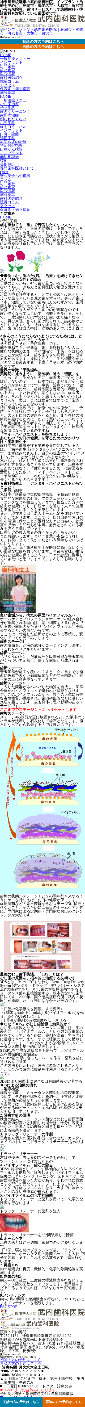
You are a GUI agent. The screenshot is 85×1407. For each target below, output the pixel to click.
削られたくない (13, 119)
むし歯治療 (9, 104)
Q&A (4, 172)
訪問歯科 (7, 66)
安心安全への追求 (15, 176)
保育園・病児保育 (15, 89)
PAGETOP (8, 1307)
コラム (5, 179)
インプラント (11, 62)
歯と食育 (7, 70)
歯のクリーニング (15, 111)
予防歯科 (7, 108)
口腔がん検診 (11, 149)
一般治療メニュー (15, 59)
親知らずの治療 (13, 142)
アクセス (7, 85)
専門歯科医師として (17, 168)
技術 (4, 161)
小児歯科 (7, 123)
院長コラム (9, 81)
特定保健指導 (11, 145)
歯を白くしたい (13, 127)
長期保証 (7, 164)
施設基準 (7, 93)
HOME (5, 55)
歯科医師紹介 (11, 77)
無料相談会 (9, 157)
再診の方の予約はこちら (21, 1363)
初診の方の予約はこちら (21, 1360)
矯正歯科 (7, 138)
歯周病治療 (9, 115)
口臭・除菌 (9, 134)
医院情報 (7, 74)
